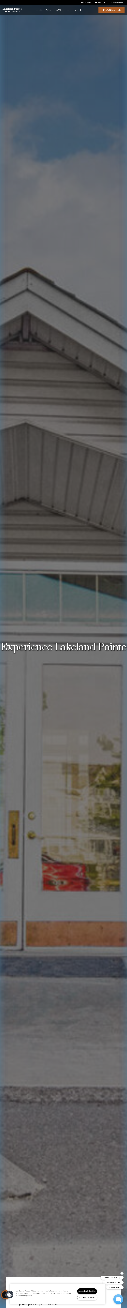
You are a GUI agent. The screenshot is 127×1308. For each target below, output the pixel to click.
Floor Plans (42, 9)
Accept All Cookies (87, 1291)
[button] (111, 10)
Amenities (62, 9)
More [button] (78, 9)
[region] (57, 1294)
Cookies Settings (87, 1297)
